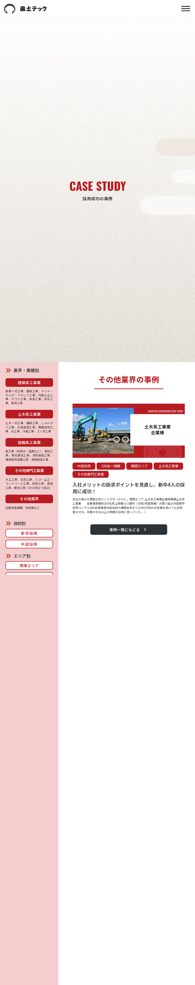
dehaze (185, 9)
